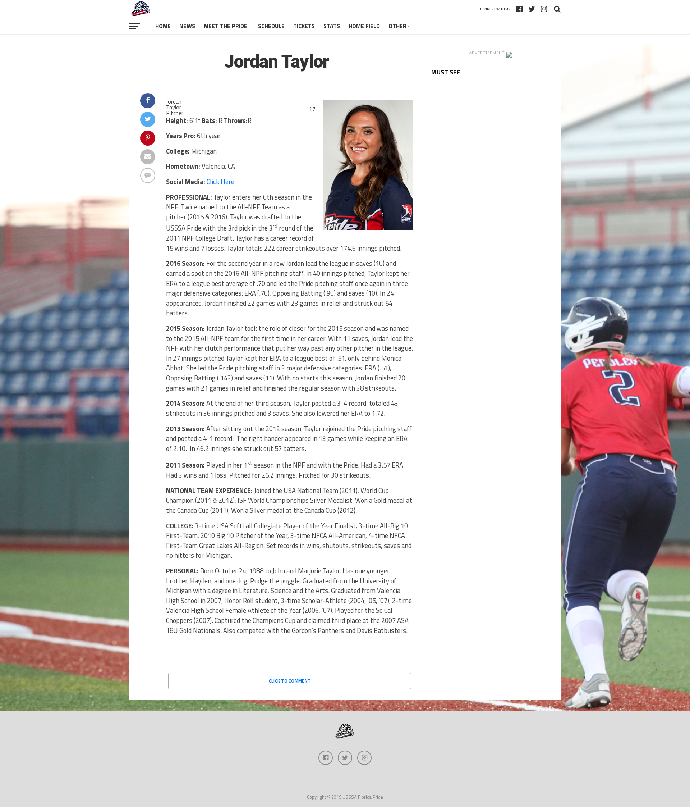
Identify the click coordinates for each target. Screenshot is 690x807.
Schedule (271, 26)
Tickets (304, 26)
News (187, 26)
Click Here (220, 182)
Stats (331, 26)
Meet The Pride (225, 26)
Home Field (364, 26)
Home (163, 26)
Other (397, 26)
